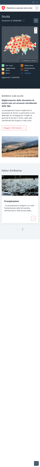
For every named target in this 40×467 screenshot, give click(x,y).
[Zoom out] (35, 31)
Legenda (28, 73)
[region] (20, 44)
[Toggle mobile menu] (37, 8)
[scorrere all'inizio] (36, 463)
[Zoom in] (35, 28)
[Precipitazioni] (33, 218)
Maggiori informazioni (13, 128)
